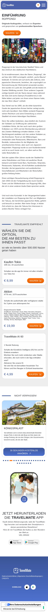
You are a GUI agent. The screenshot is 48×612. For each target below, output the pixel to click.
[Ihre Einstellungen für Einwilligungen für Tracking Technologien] (43, 607)
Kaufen (10, 33)
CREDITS (5, 578)
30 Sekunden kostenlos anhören (24, 452)
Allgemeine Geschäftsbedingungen (30, 576)
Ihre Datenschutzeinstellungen (25, 604)
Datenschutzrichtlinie (9, 576)
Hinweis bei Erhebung (14, 609)
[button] (3, 460)
